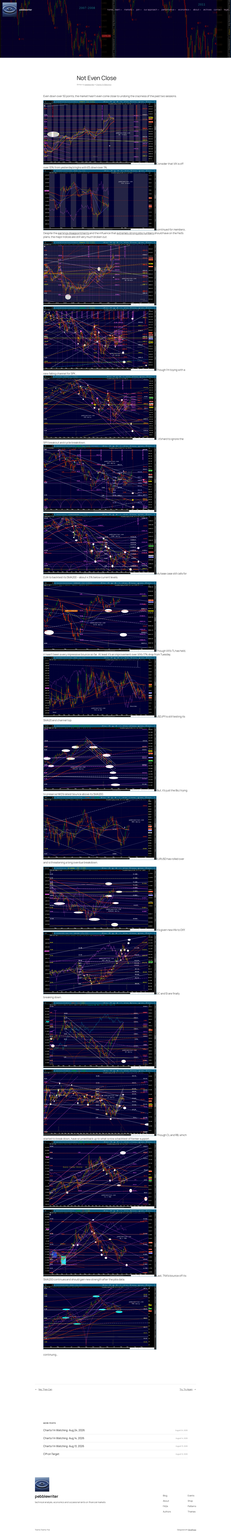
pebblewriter (25, 9)
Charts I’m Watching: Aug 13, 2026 (63, 1446)
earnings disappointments (73, 233)
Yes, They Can (45, 1389)
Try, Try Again (186, 1389)
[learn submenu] (121, 9)
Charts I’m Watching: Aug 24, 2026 (64, 1430)
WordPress (192, 1530)
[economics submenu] (190, 9)
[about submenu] (200, 9)
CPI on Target (51, 1454)
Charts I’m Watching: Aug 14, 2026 (63, 1438)
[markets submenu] (133, 9)
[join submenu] (141, 9)
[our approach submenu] (158, 9)
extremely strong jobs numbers (135, 233)
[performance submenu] (175, 9)
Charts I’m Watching (103, 84)
